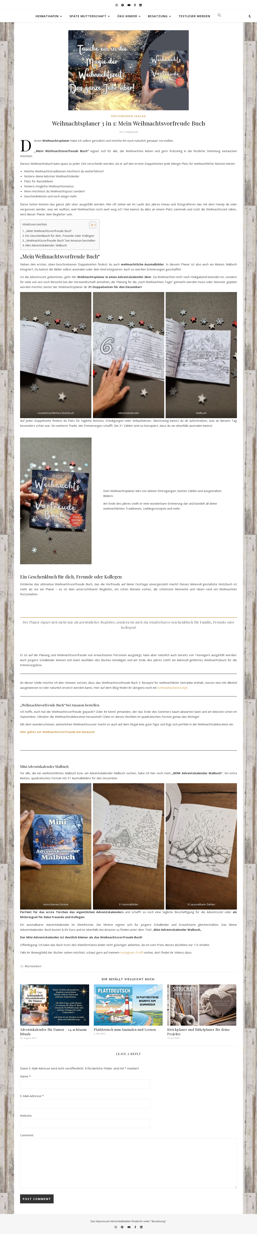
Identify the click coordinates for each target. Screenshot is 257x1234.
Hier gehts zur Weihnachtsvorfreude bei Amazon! (57, 732)
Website (26, 1116)
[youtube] (129, 5)
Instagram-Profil (131, 952)
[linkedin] (140, 5)
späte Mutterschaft (87, 16)
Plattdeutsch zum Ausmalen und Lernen (125, 1029)
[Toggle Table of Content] (90, 225)
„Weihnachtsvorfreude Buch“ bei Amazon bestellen (60, 240)
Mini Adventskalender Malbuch (46, 245)
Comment (27, 1135)
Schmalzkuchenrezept (173, 688)
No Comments (128, 132)
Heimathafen (47, 16)
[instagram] (116, 5)
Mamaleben (33, 966)
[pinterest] (122, 5)
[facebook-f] (135, 5)
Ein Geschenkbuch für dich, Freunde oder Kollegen (59, 236)
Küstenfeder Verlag (128, 116)
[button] (217, 16)
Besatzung (158, 16)
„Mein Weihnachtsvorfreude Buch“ (48, 231)
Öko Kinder (127, 16)
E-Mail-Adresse (32, 1096)
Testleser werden (194, 16)
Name (25, 1076)
